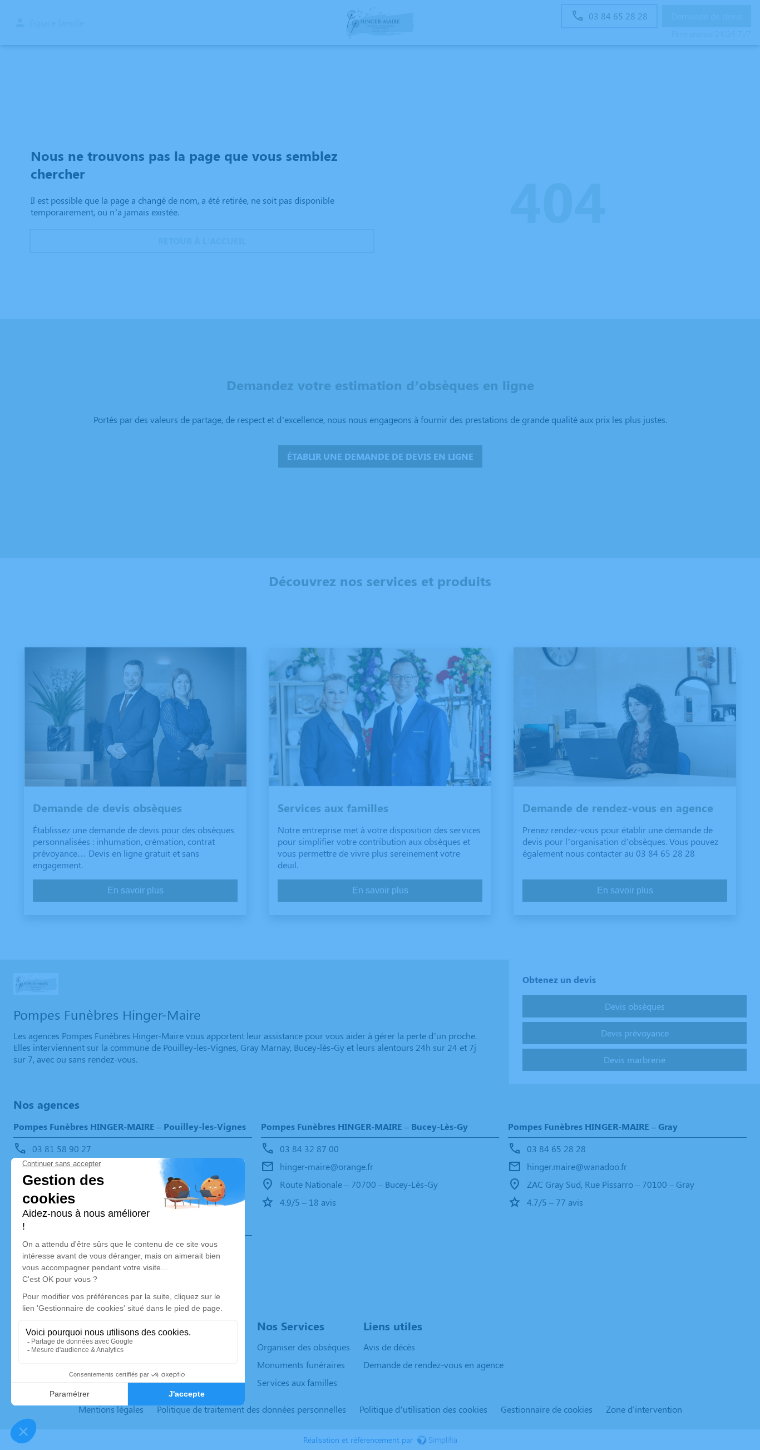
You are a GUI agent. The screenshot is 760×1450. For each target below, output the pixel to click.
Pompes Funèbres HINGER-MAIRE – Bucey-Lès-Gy (364, 1126)
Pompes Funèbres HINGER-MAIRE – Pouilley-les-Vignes (129, 1126)
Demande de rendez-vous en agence (433, 1364)
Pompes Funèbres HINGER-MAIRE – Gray (593, 1126)
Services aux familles (297, 1382)
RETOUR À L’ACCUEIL (202, 241)
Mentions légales (111, 1409)
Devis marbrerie (634, 1059)
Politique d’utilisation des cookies (423, 1409)
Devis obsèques (635, 1006)
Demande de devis (706, 16)
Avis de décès (389, 1347)
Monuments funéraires (301, 1364)
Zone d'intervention (644, 1409)
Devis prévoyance (635, 1033)
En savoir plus (135, 890)
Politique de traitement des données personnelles (251, 1409)
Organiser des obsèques (303, 1347)
